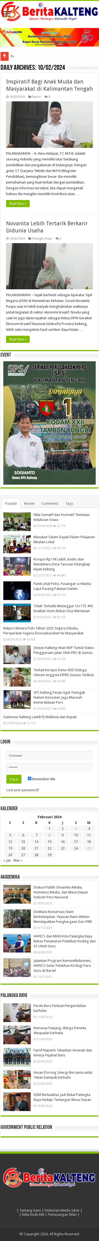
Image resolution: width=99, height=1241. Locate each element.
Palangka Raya (42, 238)
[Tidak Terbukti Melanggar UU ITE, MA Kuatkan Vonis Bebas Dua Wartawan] (17, 613)
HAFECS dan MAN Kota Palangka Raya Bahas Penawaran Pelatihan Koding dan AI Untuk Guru (65, 941)
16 (63, 842)
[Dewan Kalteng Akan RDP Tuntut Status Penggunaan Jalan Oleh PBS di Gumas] (17, 654)
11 (89, 835)
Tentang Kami (30, 1210)
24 (76, 848)
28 (36, 855)
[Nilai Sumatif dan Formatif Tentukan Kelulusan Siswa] (17, 521)
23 (63, 848)
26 (10, 855)
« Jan (7, 860)
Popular (11, 503)
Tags (69, 503)
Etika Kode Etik (33, 1214)
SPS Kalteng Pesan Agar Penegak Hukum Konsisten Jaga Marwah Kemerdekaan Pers (59, 697)
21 (36, 848)
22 (49, 848)
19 (10, 848)
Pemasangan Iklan (62, 1214)
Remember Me (43, 779)
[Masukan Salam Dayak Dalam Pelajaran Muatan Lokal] (17, 544)
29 (49, 855)
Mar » (17, 860)
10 (76, 835)
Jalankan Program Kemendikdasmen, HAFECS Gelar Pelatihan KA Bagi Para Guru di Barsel (62, 966)
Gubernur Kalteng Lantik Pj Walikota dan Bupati (40, 717)
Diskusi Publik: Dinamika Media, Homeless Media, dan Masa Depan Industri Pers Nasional (61, 892)
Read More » (17, 204)
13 (23, 842)
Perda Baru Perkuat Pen (28, 56)
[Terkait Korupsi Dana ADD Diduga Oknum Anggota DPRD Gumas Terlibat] (17, 677)
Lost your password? (22, 790)
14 (36, 842)
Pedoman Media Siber (62, 1210)
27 (23, 855)
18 (89, 842)
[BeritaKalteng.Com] (49, 12)
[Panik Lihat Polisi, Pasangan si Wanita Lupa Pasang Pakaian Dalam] (17, 590)
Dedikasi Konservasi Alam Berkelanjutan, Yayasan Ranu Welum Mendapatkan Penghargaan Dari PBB (63, 917)
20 (23, 848)
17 (76, 842)
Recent (29, 503)
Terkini (36, 97)
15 (49, 842)
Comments (50, 503)
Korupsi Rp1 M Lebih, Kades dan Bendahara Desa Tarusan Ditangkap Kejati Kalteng (62, 564)
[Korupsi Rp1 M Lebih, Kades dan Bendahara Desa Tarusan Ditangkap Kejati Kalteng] (17, 566)
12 (10, 842)
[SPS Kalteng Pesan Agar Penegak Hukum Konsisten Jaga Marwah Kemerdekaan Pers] (17, 699)
